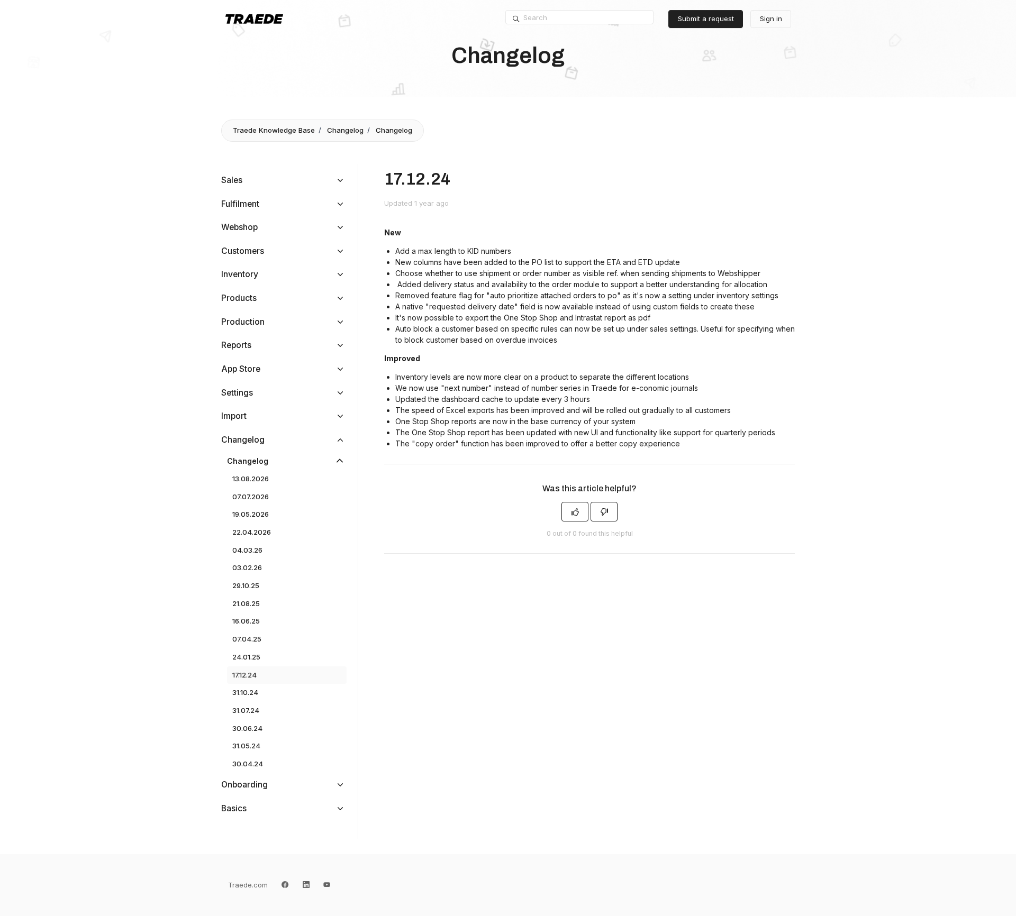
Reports (236, 345)
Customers (242, 251)
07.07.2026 (250, 496)
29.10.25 (245, 585)
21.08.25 (246, 603)
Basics (234, 808)
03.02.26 (247, 567)
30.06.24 (247, 728)
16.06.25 (246, 621)
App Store (240, 369)
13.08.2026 (250, 478)
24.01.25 (246, 657)
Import (234, 416)
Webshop (239, 227)
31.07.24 (245, 710)
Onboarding (244, 785)
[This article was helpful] (574, 511)
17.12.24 (244, 675)
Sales (231, 180)
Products (239, 298)
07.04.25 (246, 639)
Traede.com (248, 885)
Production (243, 322)
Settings (237, 393)
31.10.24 (245, 692)
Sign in (771, 18)
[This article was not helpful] (604, 511)
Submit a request (706, 18)
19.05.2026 (250, 514)
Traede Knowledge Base (274, 130)
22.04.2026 (251, 532)
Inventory (239, 274)
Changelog (345, 130)
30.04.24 (247, 763)
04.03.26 (247, 550)
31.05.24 (246, 745)
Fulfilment (240, 204)
